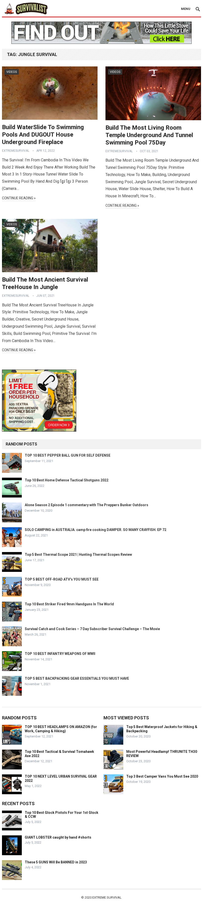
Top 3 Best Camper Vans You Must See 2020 (162, 776)
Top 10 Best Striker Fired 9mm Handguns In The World (69, 604)
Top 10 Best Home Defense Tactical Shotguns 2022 (66, 480)
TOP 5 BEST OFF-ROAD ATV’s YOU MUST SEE (62, 579)
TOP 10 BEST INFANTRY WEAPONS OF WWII (60, 654)
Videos (11, 72)
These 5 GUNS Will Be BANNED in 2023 (56, 862)
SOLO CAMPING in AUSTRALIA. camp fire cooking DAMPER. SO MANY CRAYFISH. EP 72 (95, 530)
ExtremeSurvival (15, 150)
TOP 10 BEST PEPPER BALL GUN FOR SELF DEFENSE (67, 455)
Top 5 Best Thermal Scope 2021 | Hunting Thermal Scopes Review (78, 555)
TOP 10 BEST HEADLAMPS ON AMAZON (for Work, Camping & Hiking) (61, 729)
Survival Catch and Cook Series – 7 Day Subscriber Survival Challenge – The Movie (92, 629)
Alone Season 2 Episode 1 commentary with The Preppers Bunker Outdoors (86, 505)
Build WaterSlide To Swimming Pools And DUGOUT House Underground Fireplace (43, 135)
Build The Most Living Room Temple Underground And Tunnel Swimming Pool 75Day (149, 135)
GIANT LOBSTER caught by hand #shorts (58, 837)
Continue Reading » (19, 198)
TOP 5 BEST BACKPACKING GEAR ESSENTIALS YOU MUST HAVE (77, 678)
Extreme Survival (107, 897)
